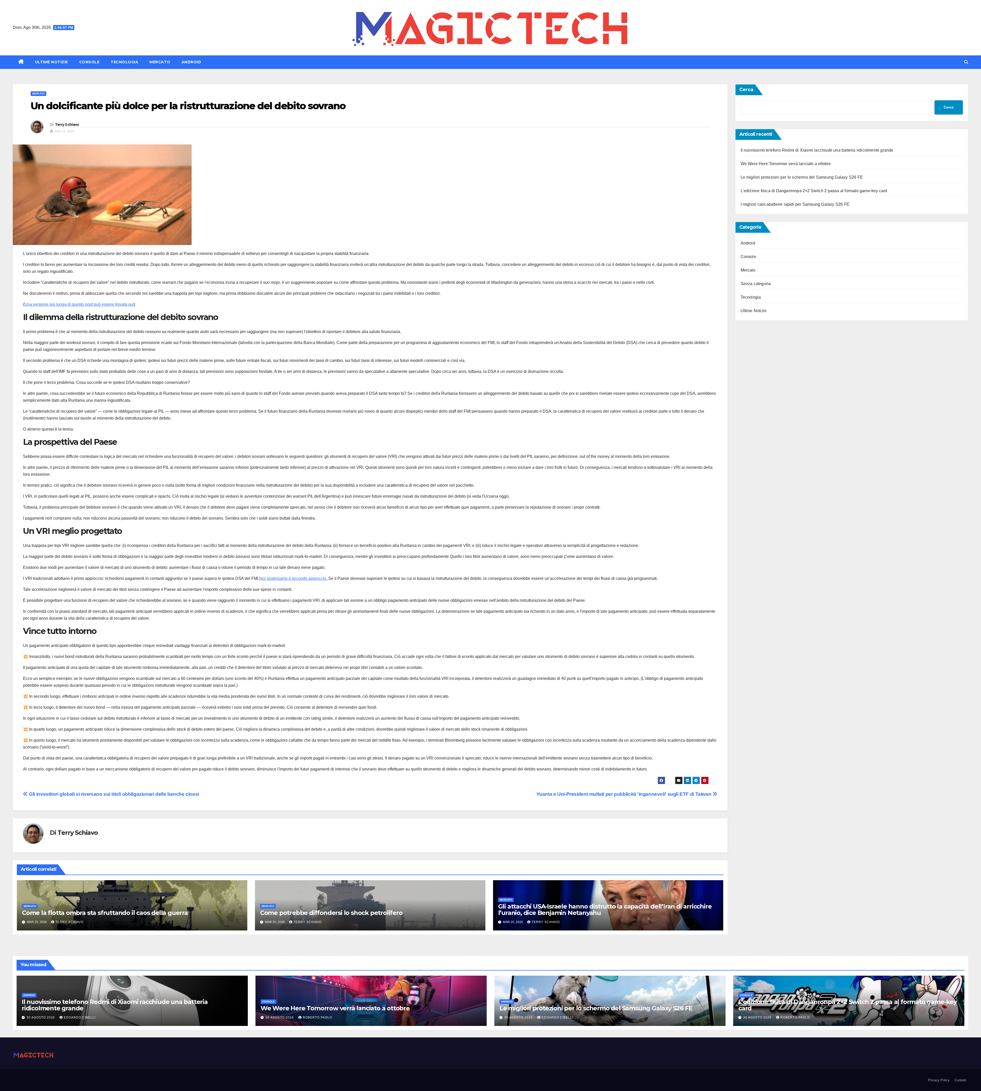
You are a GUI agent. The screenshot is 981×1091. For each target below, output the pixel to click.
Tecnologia (124, 62)
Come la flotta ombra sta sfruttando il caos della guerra (105, 912)
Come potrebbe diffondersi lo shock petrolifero (331, 912)
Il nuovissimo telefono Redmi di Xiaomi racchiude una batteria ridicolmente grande (817, 150)
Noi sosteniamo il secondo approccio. (293, 578)
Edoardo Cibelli (80, 1017)
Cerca (746, 89)
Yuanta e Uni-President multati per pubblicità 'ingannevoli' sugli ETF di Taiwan (624, 794)
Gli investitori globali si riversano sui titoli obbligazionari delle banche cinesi (113, 794)
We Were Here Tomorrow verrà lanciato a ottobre (786, 164)
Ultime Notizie (51, 62)
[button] (966, 62)
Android (191, 62)
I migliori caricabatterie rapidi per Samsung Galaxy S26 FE (795, 204)
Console (89, 62)
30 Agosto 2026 (41, 1017)
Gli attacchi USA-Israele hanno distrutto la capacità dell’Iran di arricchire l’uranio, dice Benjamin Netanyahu (605, 909)
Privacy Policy (939, 1080)
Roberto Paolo (317, 1017)
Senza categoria (756, 283)
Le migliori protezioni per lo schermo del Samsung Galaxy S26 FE (802, 177)
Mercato (159, 62)
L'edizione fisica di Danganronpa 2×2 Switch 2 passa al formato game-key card (814, 191)
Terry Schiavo (67, 124)
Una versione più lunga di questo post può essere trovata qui (79, 304)
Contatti (960, 1080)
